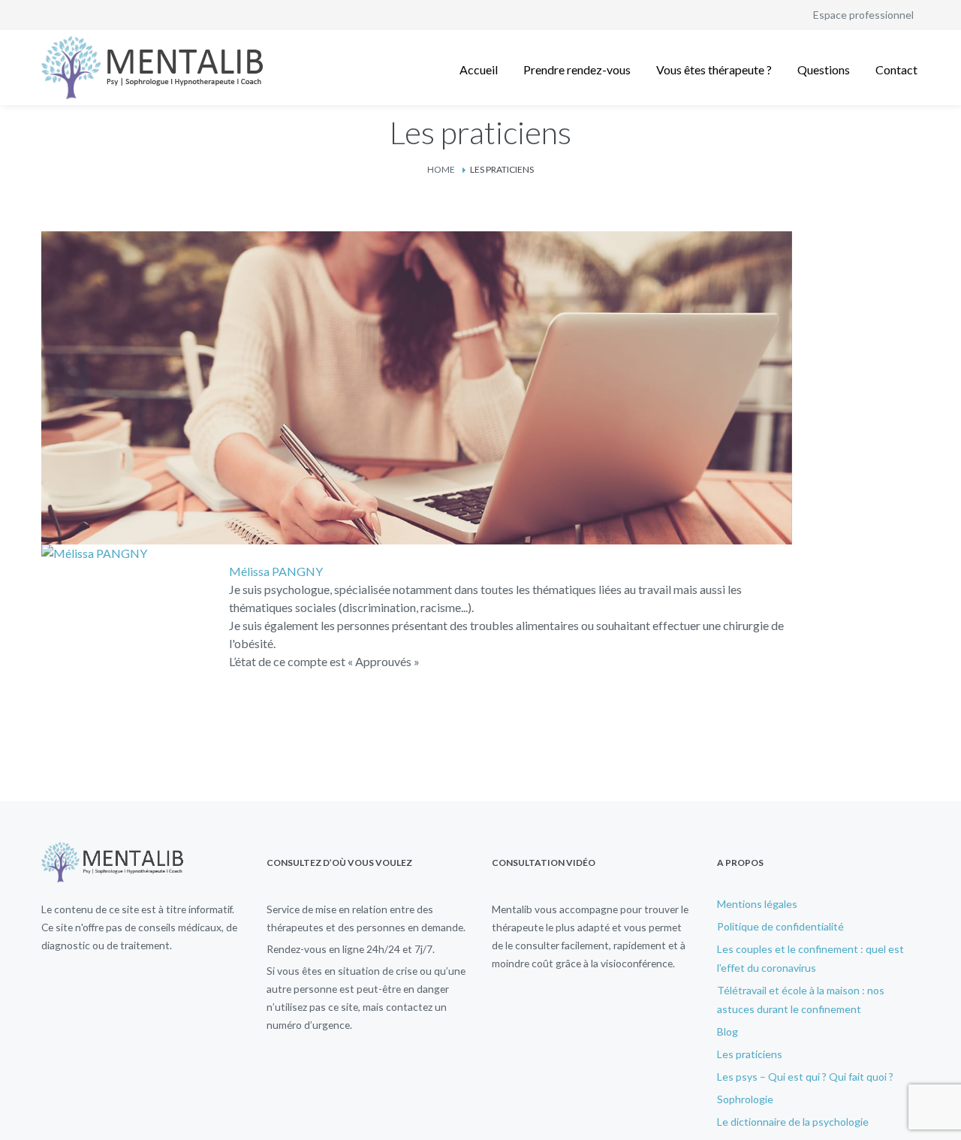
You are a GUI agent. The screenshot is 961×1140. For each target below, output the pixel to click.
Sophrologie (745, 1099)
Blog (727, 1031)
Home (441, 169)
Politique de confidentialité (780, 926)
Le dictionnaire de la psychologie (793, 1121)
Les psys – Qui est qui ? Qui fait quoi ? (805, 1076)
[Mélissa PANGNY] (94, 553)
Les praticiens (749, 1054)
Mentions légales (757, 903)
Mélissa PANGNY (276, 571)
